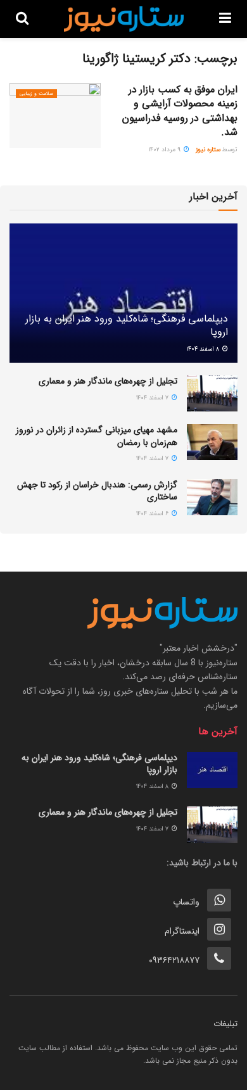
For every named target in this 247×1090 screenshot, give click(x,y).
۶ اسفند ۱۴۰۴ (153, 513)
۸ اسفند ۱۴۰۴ (204, 349)
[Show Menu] (225, 19)
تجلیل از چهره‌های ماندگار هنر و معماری (108, 381)
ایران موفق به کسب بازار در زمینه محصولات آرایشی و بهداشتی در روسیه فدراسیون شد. (180, 111)
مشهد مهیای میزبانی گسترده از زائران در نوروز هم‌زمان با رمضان (96, 436)
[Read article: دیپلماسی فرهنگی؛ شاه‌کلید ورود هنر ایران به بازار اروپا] (212, 770)
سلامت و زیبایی (36, 93)
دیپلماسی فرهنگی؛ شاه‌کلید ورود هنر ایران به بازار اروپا (126, 325)
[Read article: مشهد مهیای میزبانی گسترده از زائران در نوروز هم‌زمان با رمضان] (212, 442)
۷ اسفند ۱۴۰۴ (153, 398)
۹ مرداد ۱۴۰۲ (165, 149)
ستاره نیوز (208, 149)
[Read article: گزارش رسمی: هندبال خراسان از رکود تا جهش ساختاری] (212, 497)
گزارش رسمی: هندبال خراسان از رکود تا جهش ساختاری (97, 491)
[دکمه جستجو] (22, 19)
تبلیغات (225, 1023)
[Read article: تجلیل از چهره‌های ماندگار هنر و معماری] (212, 393)
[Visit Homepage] (124, 19)
